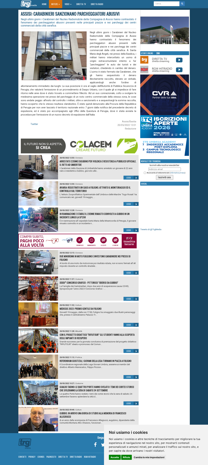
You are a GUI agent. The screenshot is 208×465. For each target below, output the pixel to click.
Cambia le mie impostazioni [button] (149, 457)
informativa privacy (177, 173)
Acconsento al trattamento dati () (166, 173)
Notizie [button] (54, 4)
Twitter (34, 124)
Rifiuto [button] (126, 457)
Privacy (31, 456)
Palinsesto (51, 456)
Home (45, 4)
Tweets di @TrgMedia (150, 229)
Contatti (22, 456)
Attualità (78, 331)
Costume (79, 279)
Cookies (41, 456)
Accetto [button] (114, 457)
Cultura (78, 305)
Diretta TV (81, 4)
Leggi (128, 177)
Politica (78, 357)
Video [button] (67, 4)
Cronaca (79, 158)
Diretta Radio (97, 4)
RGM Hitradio (90, 456)
